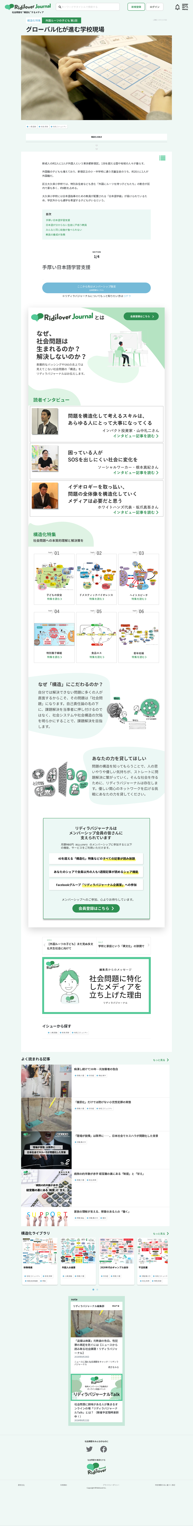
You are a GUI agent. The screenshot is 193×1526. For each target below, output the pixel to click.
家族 (44, 1281)
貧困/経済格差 (32, 1281)
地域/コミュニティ (60, 126)
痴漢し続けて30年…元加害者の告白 (96, 1069)
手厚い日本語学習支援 (58, 220)
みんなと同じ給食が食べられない (64, 229)
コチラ (127, 296)
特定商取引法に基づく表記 (165, 1485)
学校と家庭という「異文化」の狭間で (121, 946)
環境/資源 (157, 1281)
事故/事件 (102, 1075)
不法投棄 (143, 1267)
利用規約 (63, 1485)
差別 (104, 1218)
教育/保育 (44, 126)
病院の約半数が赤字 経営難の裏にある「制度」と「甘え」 (109, 1174)
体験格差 (28, 1267)
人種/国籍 (32, 126)
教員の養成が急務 (55, 234)
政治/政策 (92, 1180)
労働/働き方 (81, 1142)
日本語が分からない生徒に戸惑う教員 (66, 225)
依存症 (91, 1075)
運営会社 (21, 1485)
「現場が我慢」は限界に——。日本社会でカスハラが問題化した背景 (116, 1136)
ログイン (155, 7)
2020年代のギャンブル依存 (114, 1267)
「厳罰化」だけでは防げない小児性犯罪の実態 (102, 1102)
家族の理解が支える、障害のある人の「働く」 (102, 1211)
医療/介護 (80, 1075)
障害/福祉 (80, 1218)
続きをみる (113, 1367)
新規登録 (136, 7)
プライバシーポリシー (111, 1485)
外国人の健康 (68, 1267)
